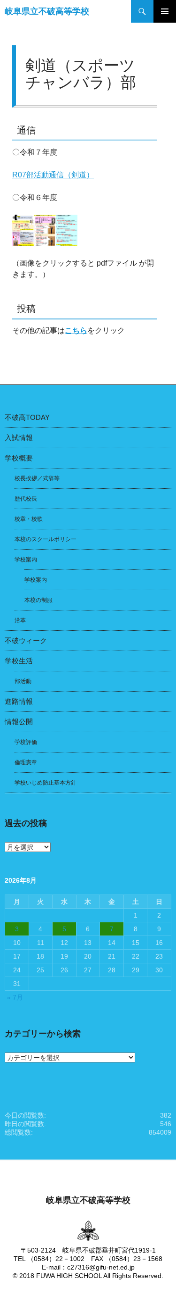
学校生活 (19, 661)
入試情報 (19, 438)
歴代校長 (26, 498)
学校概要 (19, 458)
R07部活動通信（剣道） (53, 175)
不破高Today (27, 417)
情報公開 (19, 722)
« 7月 (15, 997)
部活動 (23, 681)
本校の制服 (38, 600)
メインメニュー (164, 11)
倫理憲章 (26, 762)
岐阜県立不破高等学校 (47, 11)
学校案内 (26, 559)
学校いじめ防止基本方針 (46, 782)
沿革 (20, 620)
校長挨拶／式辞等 (37, 478)
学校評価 (26, 742)
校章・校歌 (29, 519)
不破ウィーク (26, 640)
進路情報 (19, 701)
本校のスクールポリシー (46, 539)
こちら (76, 330)
